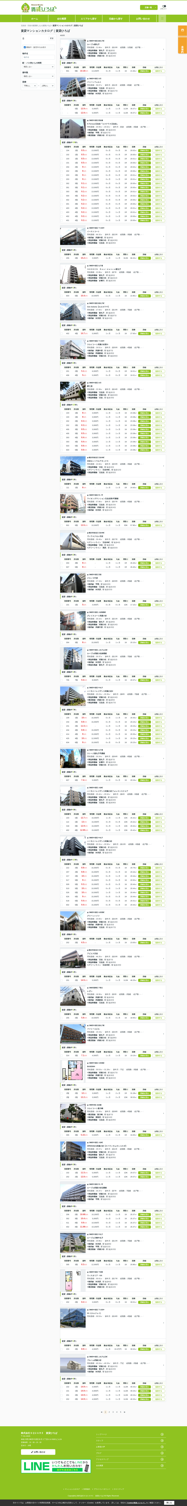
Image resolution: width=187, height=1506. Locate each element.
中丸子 (100, 688)
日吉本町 (101, 457)
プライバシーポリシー (102, 1489)
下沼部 (100, 1272)
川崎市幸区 (92, 1105)
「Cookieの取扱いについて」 (136, 1503)
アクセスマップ (102, 1459)
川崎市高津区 (93, 988)
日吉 (101, 398)
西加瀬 (100, 120)
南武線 (91, 93)
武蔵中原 (99, 238)
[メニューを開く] (162, 18)
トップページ (101, 1434)
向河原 (98, 93)
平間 (97, 133)
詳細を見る (144, 71)
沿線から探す (116, 18)
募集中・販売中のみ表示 (36, 47)
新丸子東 (101, 1025)
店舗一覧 (148, 7)
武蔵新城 (99, 353)
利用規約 (86, 1489)
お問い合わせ (143, 18)
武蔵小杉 (102, 53)
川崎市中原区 (93, 41)
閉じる (169, 1503)
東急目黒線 (92, 665)
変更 (52, 38)
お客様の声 (100, 1447)
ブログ (98, 1453)
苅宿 (99, 574)
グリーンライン (94, 470)
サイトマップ (119, 1489)
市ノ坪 (100, 495)
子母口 (100, 988)
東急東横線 (92, 50)
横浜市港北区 (93, 457)
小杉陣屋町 (102, 612)
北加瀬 (99, 1105)
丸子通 (100, 266)
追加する (158, 71)
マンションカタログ (72, 1489)
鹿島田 (98, 1117)
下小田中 (101, 228)
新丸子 (101, 50)
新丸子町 (101, 41)
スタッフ (99, 1441)
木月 (99, 78)
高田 (104, 548)
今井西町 (101, 912)
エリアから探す (89, 18)
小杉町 (100, 788)
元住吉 (101, 88)
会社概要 (61, 18)
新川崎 (100, 1114)
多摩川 (101, 281)
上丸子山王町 (102, 650)
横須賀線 (92, 56)
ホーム (34, 18)
